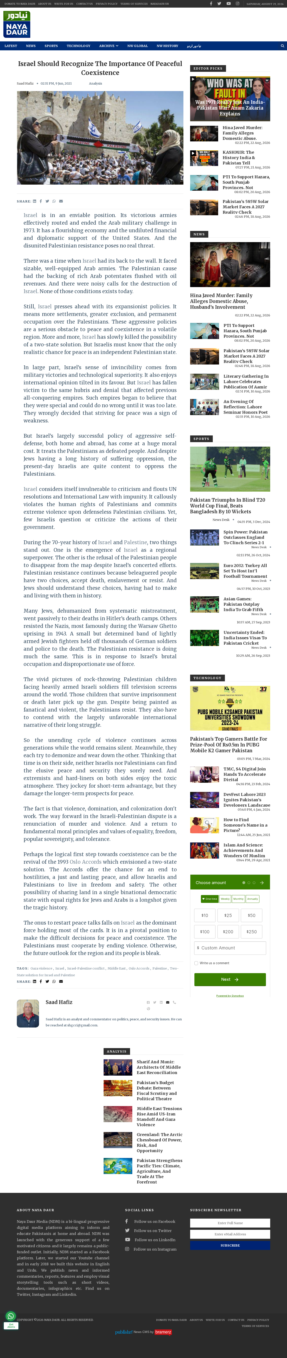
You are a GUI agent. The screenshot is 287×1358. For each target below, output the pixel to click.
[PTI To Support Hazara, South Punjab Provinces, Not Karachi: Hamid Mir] (204, 183)
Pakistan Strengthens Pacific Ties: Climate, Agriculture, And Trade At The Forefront (160, 1171)
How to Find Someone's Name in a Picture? (245, 825)
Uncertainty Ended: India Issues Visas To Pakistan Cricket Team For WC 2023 (245, 640)
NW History (167, 46)
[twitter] (219, 3)
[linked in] (35, 981)
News (31, 46)
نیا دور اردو (194, 46)
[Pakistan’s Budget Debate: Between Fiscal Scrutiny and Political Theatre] (118, 1088)
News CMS (142, 1332)
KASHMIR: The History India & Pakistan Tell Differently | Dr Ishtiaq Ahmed (239, 163)
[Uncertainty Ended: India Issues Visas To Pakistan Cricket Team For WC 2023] (204, 638)
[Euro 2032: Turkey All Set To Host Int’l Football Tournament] (204, 571)
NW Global (137, 46)
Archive (107, 46)
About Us (44, 3)
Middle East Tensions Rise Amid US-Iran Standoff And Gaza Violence (159, 1116)
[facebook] (211, 3)
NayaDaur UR (160, 3)
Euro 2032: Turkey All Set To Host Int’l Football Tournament (245, 571)
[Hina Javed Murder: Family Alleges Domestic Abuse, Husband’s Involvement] (204, 133)
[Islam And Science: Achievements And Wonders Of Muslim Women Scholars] (204, 850)
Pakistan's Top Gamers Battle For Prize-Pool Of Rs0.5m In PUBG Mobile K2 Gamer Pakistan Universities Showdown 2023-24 (228, 747)
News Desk (221, 520)
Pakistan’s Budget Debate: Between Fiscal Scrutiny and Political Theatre (157, 1090)
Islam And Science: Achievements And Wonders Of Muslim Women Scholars (244, 853)
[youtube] (228, 3)
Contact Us (84, 3)
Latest (10, 46)
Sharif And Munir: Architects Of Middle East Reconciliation (159, 1067)
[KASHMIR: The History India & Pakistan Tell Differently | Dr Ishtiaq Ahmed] (204, 158)
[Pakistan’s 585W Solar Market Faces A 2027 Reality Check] (204, 207)
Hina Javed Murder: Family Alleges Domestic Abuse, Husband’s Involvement (243, 138)
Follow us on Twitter (153, 1230)
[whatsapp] (54, 201)
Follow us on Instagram (155, 1249)
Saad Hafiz (25, 83)
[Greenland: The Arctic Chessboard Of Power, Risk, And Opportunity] (118, 1140)
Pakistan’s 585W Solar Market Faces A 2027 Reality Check (246, 207)
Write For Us (63, 3)
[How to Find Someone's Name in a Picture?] (204, 825)
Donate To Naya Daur (19, 3)
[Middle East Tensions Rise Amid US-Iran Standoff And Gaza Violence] (118, 1114)
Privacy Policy (106, 3)
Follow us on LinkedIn (155, 1240)
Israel (30, 215)
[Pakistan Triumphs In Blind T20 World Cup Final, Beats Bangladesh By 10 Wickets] (230, 469)
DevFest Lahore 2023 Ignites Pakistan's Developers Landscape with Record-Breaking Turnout (247, 805)
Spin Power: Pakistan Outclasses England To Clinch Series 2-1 (246, 537)
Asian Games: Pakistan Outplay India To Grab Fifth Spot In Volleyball (243, 607)
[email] (61, 201)
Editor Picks (208, 68)
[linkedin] (35, 201)
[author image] (28, 1014)
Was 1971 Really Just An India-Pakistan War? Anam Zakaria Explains (230, 108)
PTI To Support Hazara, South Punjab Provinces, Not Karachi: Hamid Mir (246, 185)
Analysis (95, 83)
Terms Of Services (134, 3)
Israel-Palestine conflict (85, 968)
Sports (51, 46)
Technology (78, 46)
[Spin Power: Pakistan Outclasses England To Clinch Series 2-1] (204, 537)
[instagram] (237, 3)
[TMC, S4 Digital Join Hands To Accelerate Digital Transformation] (204, 774)
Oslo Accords (85, 862)
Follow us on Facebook (154, 1221)
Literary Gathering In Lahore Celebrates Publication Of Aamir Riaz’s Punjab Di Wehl (246, 384)
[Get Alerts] (11, 1316)
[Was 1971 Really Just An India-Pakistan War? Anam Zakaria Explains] (230, 98)
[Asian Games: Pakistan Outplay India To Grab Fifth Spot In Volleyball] (204, 604)
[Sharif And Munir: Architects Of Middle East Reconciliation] (118, 1067)
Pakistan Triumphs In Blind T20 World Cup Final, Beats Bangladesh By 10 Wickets (227, 505)
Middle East (117, 968)
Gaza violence (41, 968)
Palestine (135, 542)
